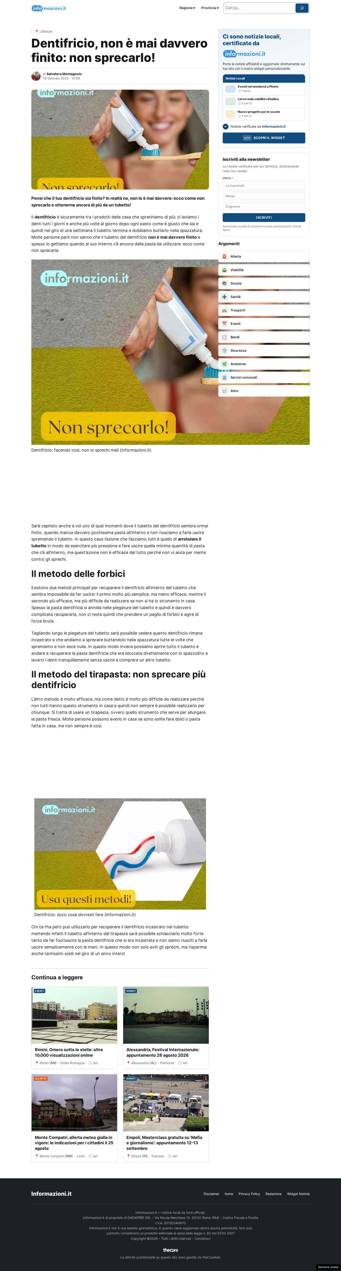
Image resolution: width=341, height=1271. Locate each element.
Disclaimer (211, 1194)
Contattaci (202, 1238)
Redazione (274, 1194)
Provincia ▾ (210, 8)
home (229, 1194)
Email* (228, 178)
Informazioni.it (51, 1193)
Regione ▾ (187, 8)
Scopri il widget (264, 138)
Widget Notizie (298, 1194)
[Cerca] (302, 8)
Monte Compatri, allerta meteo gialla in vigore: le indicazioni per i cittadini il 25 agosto (74, 1143)
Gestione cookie (328, 1267)
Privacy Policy (249, 1194)
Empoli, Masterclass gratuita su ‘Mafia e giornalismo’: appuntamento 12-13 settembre (164, 1143)
